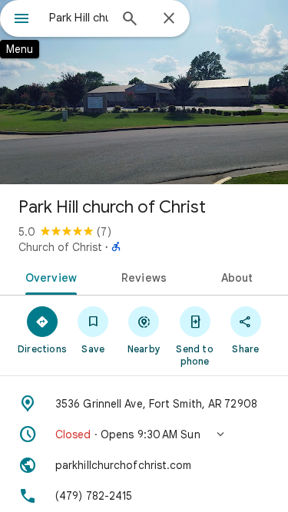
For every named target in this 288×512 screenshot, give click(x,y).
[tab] (48, 276)
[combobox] (78, 17)
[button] (144, 434)
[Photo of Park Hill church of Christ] (144, 92)
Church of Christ (60, 247)
